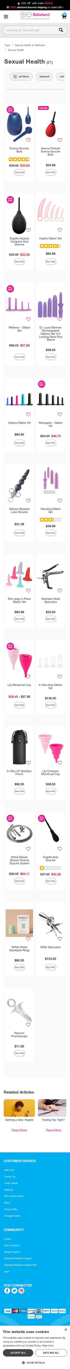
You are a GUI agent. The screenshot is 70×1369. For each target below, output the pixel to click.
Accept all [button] (18, 1352)
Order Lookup (11, 1183)
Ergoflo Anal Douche (50, 858)
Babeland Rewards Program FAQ (20, 1265)
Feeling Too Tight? (53, 1120)
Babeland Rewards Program (18, 1258)
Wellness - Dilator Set (19, 329)
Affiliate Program (12, 1252)
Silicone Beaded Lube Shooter (19, 510)
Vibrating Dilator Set (50, 510)
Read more (48, 1345)
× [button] (65, 1329)
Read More (19, 1130)
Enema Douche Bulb (19, 150)
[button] (6, 16)
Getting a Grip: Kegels (19, 1120)
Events (7, 1239)
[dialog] (35, 1347)
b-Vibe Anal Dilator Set (50, 686)
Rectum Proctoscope (19, 1034)
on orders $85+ (35, 7)
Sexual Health (16, 50)
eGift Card (9, 1170)
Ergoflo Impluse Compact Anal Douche (19, 241)
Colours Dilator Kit (19, 423)
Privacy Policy (11, 1209)
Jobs (6, 1271)
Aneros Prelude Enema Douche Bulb (50, 151)
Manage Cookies (12, 1215)
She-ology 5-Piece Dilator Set (19, 600)
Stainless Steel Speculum (50, 600)
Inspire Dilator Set (50, 238)
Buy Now (19, 172)
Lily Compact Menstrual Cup (50, 772)
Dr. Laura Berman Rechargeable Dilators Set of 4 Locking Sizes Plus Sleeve (50, 334)
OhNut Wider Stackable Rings (19, 948)
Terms (7, 1202)
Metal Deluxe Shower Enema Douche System (19, 860)
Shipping (8, 1189)
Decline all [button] (51, 1352)
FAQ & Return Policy (14, 1196)
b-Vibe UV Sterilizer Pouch (19, 772)
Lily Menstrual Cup (19, 685)
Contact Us (9, 1176)
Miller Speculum (50, 947)
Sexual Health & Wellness (30, 45)
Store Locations (11, 1245)
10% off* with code (35, 3)
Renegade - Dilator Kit (51, 424)
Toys (7, 45)
